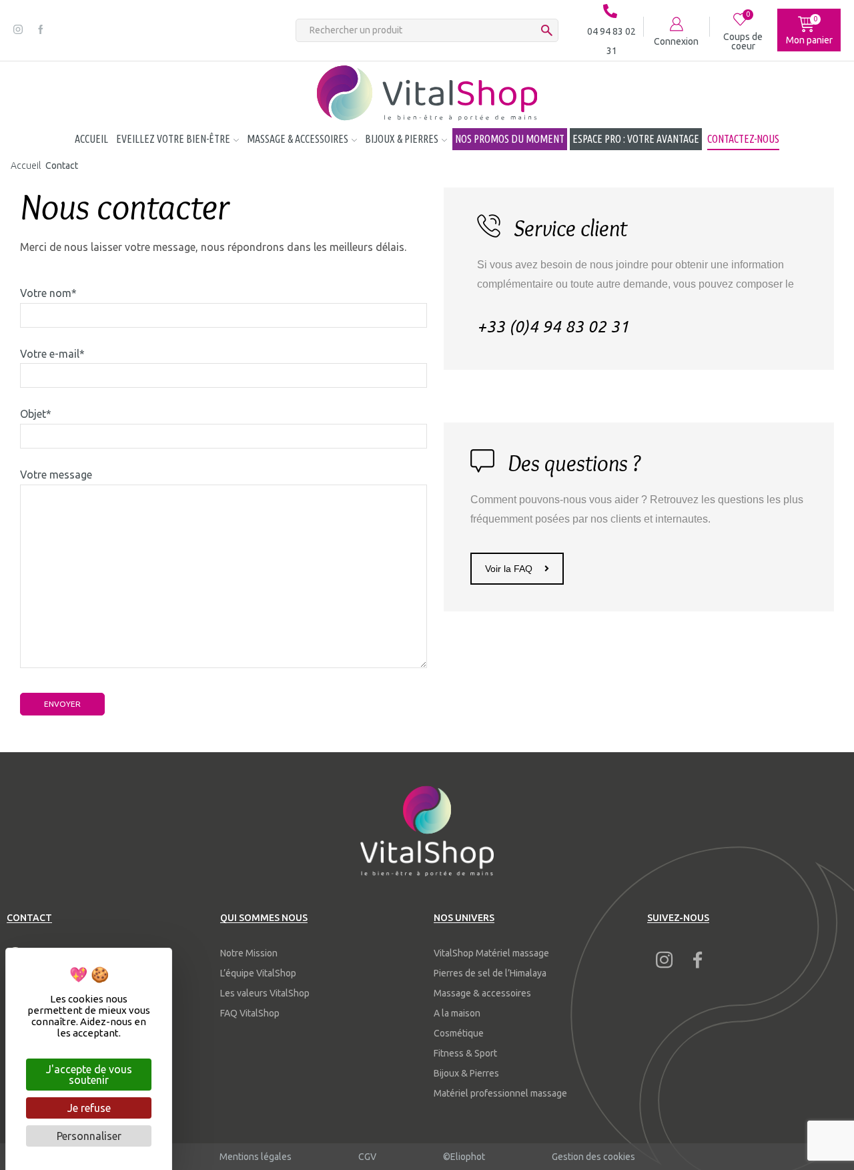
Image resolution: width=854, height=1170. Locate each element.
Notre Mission (249, 953)
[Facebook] (40, 30)
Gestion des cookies (593, 1156)
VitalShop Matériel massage (491, 953)
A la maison (457, 1013)
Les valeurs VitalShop (265, 993)
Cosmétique (459, 1033)
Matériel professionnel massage (500, 1093)
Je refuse (89, 1108)
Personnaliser (89, 1136)
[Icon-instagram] (664, 959)
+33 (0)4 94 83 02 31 (553, 327)
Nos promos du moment (509, 139)
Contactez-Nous (743, 139)
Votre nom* (48, 293)
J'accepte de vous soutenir (89, 1074)
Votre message (56, 475)
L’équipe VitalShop (258, 973)
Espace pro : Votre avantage (635, 139)
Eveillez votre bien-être (173, 139)
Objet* (35, 414)
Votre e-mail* (52, 354)
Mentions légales (256, 1156)
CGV (367, 1156)
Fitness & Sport (465, 1053)
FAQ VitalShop (250, 1013)
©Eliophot (464, 1156)
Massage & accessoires (297, 139)
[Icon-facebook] (697, 959)
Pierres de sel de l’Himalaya (490, 973)
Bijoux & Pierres (401, 139)
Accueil (91, 139)
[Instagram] (18, 30)
